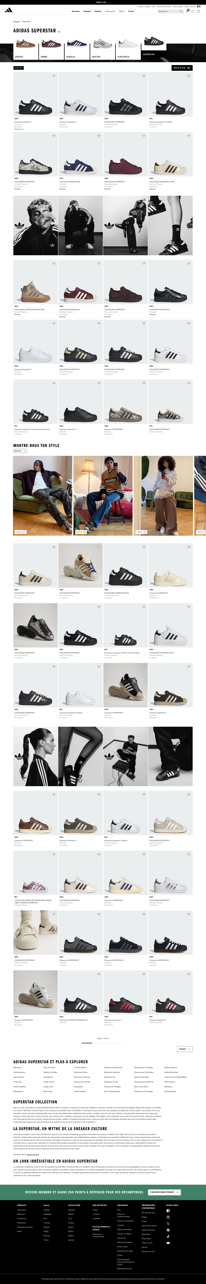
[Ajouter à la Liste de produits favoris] (54, 76)
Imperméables (80, 1092)
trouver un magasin (144, 6)
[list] (92, 68)
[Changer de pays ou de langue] (198, 7)
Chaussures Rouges (112, 1087)
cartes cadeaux (178, 6)
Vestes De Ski (109, 1077)
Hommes (76, 11)
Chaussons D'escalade (143, 1092)
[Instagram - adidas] (177, 1217)
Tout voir (17, 451)
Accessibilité (141, 1279)
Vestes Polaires (170, 1068)
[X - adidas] (177, 1224)
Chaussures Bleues (82, 1077)
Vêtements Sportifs (112, 1072)
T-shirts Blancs (80, 1068)
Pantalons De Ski (111, 1082)
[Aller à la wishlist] (193, 11)
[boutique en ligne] (8, 10)
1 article (19, 532)
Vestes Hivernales (141, 1077)
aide (153, 6)
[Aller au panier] (198, 11)
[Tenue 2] (103, 496)
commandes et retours (164, 6)
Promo (131, 11)
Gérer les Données (67, 1279)
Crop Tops (17, 1082)
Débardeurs (18, 1092)
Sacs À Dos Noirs (141, 1087)
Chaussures (110, 11)
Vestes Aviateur (19, 1087)
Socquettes (78, 1087)
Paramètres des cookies (50, 1279)
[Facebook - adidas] (177, 1211)
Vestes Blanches (171, 1072)
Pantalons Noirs (80, 1072)
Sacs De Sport (49, 1068)
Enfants (98, 11)
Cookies (77, 1279)
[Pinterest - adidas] (177, 1230)
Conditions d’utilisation (156, 1279)
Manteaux (17, 1068)
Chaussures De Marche (144, 1082)
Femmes (87, 11)
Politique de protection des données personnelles (117, 1279)
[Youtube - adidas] (177, 1243)
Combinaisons (19, 1072)
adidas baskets (33, 1155)
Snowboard (48, 1077)
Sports (121, 11)
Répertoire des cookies (90, 1279)
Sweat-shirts (49, 1082)
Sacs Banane (18, 1077)
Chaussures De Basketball (175, 1077)
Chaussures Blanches (113, 1068)
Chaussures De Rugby (143, 1068)
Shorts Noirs (169, 1082)
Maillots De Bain (50, 1072)
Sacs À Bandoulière (112, 1092)
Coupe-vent (48, 1087)
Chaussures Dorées (82, 1082)
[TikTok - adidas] (177, 1237)
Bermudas (48, 1092)
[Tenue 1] (42, 496)
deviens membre (190, 6)
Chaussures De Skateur (144, 1072)
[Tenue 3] (163, 496)
